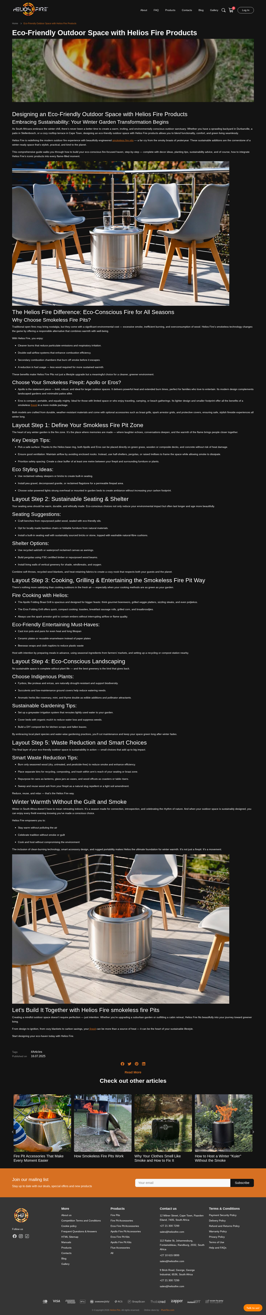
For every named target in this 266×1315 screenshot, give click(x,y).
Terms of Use (216, 1242)
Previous (13, 1132)
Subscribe (242, 1183)
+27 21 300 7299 (169, 1225)
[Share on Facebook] (122, 1063)
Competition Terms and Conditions (81, 1220)
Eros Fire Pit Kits (120, 1236)
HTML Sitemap (69, 1236)
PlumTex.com (167, 1310)
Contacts (66, 1253)
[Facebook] (14, 1236)
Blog (63, 1258)
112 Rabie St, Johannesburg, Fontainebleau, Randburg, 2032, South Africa (182, 1245)
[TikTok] (26, 1235)
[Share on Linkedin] (144, 1063)
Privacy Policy (217, 1236)
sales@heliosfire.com (172, 1231)
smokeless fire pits (123, 140)
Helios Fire (115, 1310)
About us (66, 1215)
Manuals (66, 1242)
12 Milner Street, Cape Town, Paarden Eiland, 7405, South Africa (182, 1217)
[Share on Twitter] (129, 1063)
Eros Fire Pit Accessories (125, 1226)
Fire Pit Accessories (122, 1220)
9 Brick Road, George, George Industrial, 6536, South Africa (177, 1272)
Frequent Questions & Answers (79, 1231)
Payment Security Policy (223, 1215)
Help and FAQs (217, 1247)
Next (253, 1132)
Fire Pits (115, 1215)
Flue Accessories (120, 1247)
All (112, 1253)
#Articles (36, 1051)
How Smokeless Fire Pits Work (99, 1156)
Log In (245, 10)
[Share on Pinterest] (136, 1063)
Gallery (65, 1263)
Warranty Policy (218, 1231)
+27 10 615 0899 (169, 1255)
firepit (34, 405)
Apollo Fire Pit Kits (121, 1242)
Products (66, 1247)
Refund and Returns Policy (224, 1226)
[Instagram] (20, 1236)
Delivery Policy (217, 1220)
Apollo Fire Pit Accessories (126, 1231)
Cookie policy (69, 1226)
